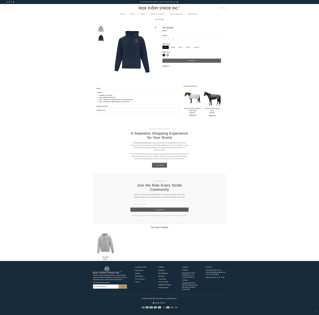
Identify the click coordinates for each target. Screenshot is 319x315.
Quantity (164, 35)
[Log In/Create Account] (220, 8)
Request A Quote (163, 287)
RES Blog (161, 276)
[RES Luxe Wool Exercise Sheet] (212, 97)
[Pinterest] (11, 2)
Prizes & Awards (163, 282)
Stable (143, 14)
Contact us (165, 66)
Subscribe (159, 209)
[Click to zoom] (155, 27)
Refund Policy (139, 276)
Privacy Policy (139, 270)
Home (156, 19)
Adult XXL (196, 47)
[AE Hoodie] (105, 242)
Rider (122, 14)
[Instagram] (9, 2)
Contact (137, 282)
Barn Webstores (163, 273)
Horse (132, 14)
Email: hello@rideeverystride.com (216, 272)
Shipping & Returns (102, 106)
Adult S (165, 47)
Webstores (192, 14)
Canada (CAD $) (160, 303)
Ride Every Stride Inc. (159, 298)
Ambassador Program (164, 284)
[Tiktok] (13, 2)
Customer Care (100, 110)
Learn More (159, 165)
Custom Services (176, 14)
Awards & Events (157, 14)
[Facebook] (7, 2)
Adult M (173, 47)
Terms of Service (140, 279)
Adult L (180, 47)
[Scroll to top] (315, 311)
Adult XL (188, 47)
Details (98, 88)
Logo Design (162, 279)
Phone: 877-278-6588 (212, 274)
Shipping (137, 273)
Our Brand (161, 270)
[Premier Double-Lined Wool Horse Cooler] (192, 97)
